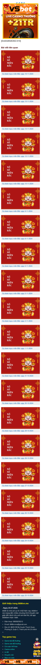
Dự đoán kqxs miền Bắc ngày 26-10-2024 (17, 513)
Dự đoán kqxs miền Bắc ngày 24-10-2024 (17, 540)
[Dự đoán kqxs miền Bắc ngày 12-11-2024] (20, 153)
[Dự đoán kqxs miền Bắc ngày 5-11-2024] (20, 290)
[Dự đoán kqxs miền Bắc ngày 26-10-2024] (20, 510)
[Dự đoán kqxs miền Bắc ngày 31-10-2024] (20, 372)
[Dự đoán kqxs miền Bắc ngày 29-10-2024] (20, 427)
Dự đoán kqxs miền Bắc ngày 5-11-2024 (17, 293)
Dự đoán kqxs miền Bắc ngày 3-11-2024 (17, 321)
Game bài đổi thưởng (12, 640)
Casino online (10, 649)
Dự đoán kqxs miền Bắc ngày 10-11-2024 (17, 183)
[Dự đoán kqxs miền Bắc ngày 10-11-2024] (20, 180)
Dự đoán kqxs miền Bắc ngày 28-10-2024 (17, 458)
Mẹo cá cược (9, 657)
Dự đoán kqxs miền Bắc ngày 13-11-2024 (17, 129)
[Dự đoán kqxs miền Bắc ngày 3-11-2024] (20, 318)
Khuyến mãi (9, 655)
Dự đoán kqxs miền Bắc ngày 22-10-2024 (17, 595)
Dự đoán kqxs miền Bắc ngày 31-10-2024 (17, 376)
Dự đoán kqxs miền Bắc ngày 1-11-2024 (17, 348)
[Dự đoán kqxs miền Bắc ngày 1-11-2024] (20, 345)
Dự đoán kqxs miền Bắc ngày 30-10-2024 (17, 403)
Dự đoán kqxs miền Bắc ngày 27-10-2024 (17, 485)
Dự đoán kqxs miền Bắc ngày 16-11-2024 (17, 74)
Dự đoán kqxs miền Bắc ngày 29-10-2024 (17, 430)
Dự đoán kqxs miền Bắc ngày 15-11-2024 (17, 101)
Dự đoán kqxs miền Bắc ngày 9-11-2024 (17, 211)
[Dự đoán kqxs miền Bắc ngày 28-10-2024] (20, 455)
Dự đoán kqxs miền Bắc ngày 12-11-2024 (17, 156)
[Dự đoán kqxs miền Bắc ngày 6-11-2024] (20, 263)
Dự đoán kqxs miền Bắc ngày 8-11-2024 (17, 238)
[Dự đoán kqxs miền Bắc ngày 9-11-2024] (20, 208)
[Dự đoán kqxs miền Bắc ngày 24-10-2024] (20, 537)
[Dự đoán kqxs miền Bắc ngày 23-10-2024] (20, 565)
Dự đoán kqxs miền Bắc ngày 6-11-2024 (17, 266)
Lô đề (7, 652)
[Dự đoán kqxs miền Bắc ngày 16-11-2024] (20, 71)
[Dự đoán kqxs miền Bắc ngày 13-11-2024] (20, 125)
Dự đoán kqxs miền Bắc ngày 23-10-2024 (17, 568)
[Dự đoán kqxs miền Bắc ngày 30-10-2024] (20, 400)
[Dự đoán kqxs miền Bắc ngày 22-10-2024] (20, 592)
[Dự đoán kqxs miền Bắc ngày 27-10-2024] (20, 482)
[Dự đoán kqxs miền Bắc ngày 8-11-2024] (20, 235)
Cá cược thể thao (11, 646)
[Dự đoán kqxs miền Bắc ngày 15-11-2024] (20, 98)
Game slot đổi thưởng (13, 643)
